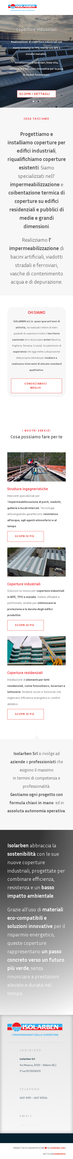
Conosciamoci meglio (35, 385)
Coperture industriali (36, 29)
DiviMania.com (57, 1148)
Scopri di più (24, 536)
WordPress (60, 1154)
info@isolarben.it (29, 1124)
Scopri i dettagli (34, 94)
